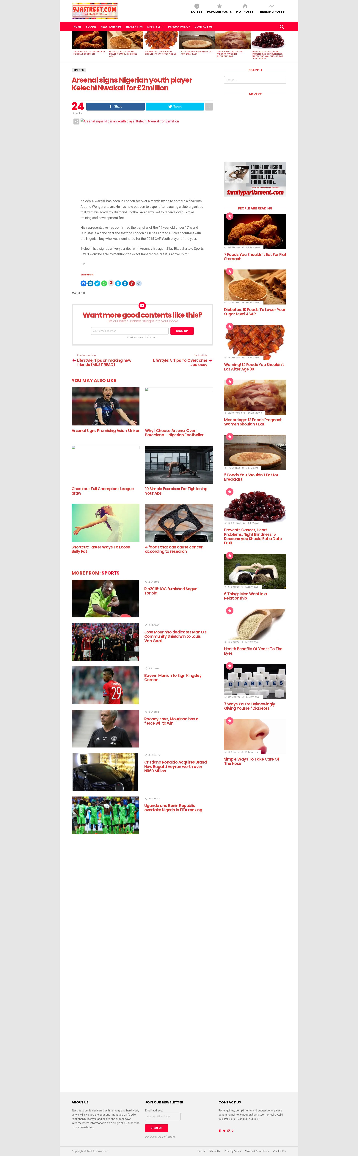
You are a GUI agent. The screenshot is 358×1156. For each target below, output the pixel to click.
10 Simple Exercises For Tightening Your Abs (176, 491)
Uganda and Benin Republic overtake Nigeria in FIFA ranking (173, 808)
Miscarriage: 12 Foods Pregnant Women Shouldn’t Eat (229, 54)
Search (282, 26)
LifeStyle (153, 27)
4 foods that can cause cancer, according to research (174, 549)
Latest (196, 11)
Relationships (111, 27)
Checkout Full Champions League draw (103, 491)
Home (77, 27)
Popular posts (219, 11)
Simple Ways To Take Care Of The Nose (251, 761)
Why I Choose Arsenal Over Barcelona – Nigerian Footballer (174, 433)
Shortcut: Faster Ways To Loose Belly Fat (101, 549)
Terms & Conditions (257, 1151)
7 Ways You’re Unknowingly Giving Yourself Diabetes (249, 706)
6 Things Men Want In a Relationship (245, 596)
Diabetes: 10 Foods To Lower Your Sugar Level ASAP (123, 54)
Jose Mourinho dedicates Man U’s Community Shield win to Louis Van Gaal (175, 636)
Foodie (91, 27)
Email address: (154, 1110)
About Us (214, 1151)
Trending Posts (271, 11)
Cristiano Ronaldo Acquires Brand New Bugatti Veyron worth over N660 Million (175, 766)
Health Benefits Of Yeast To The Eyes (253, 651)
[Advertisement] (255, 126)
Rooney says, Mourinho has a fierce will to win (171, 721)
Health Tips (134, 27)
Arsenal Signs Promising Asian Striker (105, 430)
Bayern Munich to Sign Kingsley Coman (173, 677)
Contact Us (203, 27)
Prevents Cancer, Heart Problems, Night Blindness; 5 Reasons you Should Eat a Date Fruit (267, 55)
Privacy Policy (179, 27)
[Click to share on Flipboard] (111, 283)
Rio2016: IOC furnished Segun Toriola (170, 591)
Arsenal (80, 293)
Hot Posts (245, 11)
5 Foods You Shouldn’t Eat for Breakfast (197, 52)
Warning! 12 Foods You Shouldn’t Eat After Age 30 (160, 52)
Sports (78, 70)
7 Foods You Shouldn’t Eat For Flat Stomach (89, 52)
